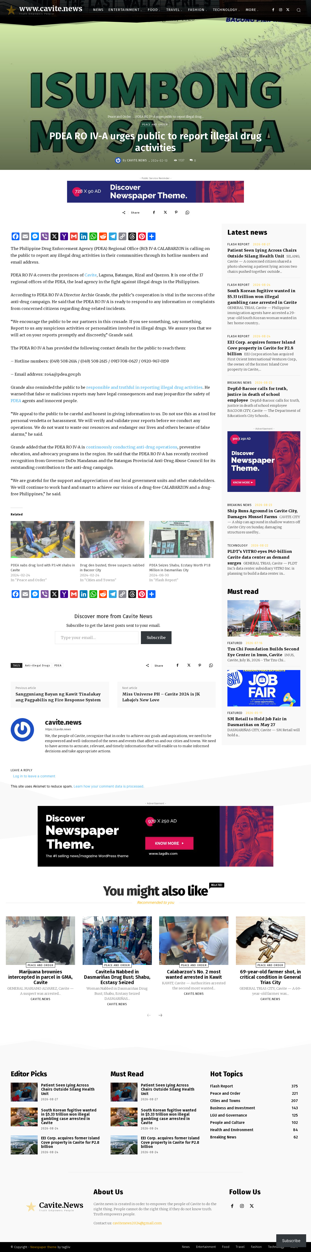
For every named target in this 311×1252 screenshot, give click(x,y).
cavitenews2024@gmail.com (137, 1223)
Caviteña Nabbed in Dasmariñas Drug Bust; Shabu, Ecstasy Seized (117, 977)
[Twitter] (288, 10)
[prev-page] (149, 1015)
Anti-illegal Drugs (37, 665)
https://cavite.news (58, 729)
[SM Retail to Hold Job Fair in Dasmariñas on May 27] (263, 688)
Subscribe (156, 637)
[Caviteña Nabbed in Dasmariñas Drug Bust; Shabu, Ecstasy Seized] (117, 940)
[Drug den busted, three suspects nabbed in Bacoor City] (112, 539)
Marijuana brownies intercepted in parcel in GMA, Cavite (40, 977)
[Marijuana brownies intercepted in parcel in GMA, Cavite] (40, 940)
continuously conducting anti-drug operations (131, 447)
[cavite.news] (119, 160)
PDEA (16, 400)
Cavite (91, 275)
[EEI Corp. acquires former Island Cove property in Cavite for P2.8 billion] (24, 1145)
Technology (237, 545)
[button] (298, 10)
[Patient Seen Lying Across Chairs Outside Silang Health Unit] (24, 1092)
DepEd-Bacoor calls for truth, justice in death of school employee (257, 394)
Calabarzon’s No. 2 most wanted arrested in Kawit (194, 974)
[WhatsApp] (187, 212)
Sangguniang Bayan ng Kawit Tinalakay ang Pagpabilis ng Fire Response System (58, 697)
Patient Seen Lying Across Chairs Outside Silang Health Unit (68, 1089)
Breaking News (239, 382)
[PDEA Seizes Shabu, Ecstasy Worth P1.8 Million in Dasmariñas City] (181, 539)
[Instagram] (280, 10)
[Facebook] (273, 10)
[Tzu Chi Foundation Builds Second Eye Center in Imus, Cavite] (263, 618)
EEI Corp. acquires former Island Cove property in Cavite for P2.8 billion (261, 348)
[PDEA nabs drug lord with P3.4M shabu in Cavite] (43, 539)
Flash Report (238, 244)
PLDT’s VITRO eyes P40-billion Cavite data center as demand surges (259, 557)
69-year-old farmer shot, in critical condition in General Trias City (270, 977)
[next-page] (160, 1015)
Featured (234, 643)
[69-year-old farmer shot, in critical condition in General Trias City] (270, 940)
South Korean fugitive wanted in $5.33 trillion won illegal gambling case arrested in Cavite (262, 296)
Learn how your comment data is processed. (109, 786)
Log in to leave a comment (34, 776)
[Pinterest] (176, 212)
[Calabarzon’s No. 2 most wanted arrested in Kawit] (193, 940)
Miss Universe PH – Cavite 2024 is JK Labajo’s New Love (161, 697)
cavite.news (137, 160)
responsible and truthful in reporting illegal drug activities (144, 387)
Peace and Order (119, 116)
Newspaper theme (43, 1247)
